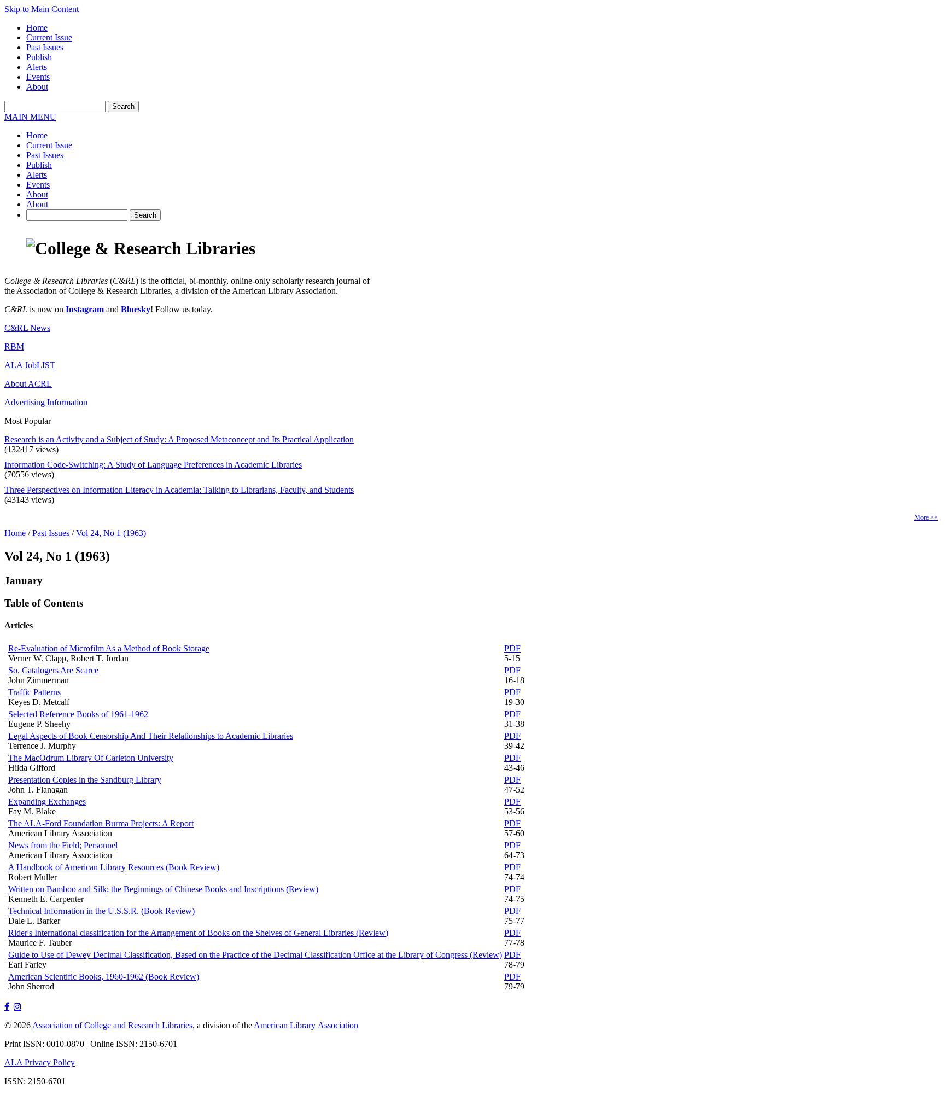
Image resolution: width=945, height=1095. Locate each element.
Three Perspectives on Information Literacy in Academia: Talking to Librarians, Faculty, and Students (179, 489)
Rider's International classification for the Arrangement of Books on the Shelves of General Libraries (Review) (198, 932)
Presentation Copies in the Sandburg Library (84, 779)
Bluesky (135, 309)
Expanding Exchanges (47, 801)
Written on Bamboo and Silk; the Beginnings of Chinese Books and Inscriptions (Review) (163, 889)
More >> (926, 517)
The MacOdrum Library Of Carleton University (90, 757)
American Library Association (306, 1025)
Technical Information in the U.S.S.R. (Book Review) (101, 911)
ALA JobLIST (29, 365)
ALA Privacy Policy (39, 1062)
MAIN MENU (30, 116)
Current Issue (49, 37)
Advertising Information (46, 402)
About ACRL (28, 383)
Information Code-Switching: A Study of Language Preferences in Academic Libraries (153, 464)
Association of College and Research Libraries (112, 1025)
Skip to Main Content (41, 9)
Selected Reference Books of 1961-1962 (78, 714)
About (37, 86)
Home (37, 27)
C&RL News (27, 328)
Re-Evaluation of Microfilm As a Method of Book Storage (108, 648)
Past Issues (44, 47)
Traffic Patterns (34, 692)
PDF (512, 648)
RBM (14, 346)
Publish (39, 57)
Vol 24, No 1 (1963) (111, 533)
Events (38, 76)
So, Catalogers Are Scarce (53, 670)
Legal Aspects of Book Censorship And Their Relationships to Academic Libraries (150, 736)
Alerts (36, 67)
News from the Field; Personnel (63, 845)
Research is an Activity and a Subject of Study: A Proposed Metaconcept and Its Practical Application (179, 439)
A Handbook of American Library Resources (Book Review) (113, 867)
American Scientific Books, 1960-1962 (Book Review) (103, 976)
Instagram (85, 309)
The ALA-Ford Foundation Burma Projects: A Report (101, 823)
